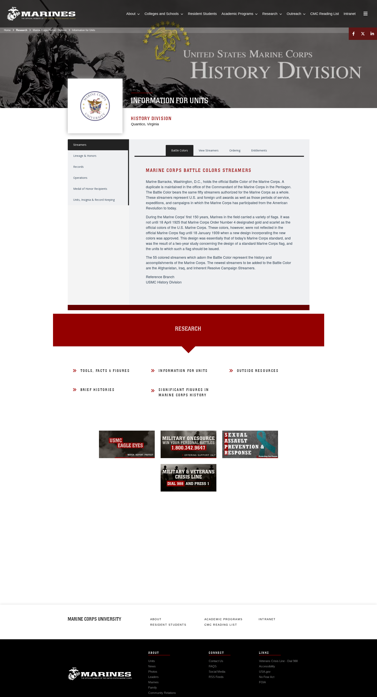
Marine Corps (100, 674)
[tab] (188, 330)
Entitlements (259, 150)
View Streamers (209, 150)
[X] (363, 34)
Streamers (79, 145)
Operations (80, 178)
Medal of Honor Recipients (90, 189)
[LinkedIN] (372, 34)
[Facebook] (353, 34)
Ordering (234, 150)
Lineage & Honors (84, 156)
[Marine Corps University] (41, 14)
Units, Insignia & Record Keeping (94, 200)
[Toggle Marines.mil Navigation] (365, 14)
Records (78, 167)
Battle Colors (179, 150)
